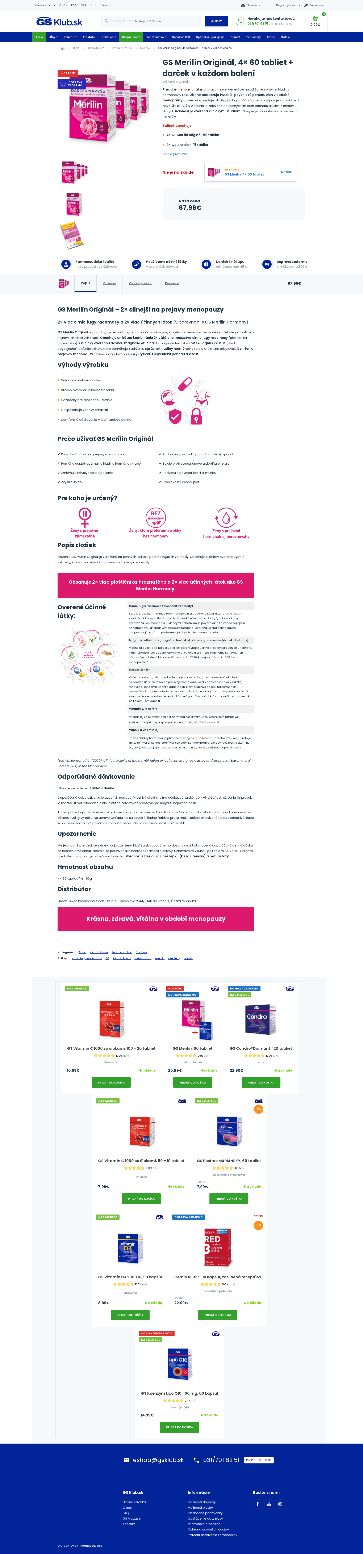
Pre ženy (145, 48)
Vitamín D (130, 1293)
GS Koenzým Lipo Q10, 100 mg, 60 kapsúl (179, 1393)
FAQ (74, 5)
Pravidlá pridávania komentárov (212, 1535)
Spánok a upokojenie (210, 37)
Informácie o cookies (204, 1524)
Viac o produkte (175, 154)
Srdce (271, 37)
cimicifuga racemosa (87, 958)
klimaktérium (122, 958)
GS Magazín (89, 5)
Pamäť (235, 37)
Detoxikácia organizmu (229, 1175)
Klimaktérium (131, 37)
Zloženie (109, 283)
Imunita (69, 37)
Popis (85, 283)
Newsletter (254, 5)
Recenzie (172, 283)
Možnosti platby (200, 1507)
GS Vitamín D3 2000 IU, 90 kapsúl (130, 1277)
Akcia (39, 37)
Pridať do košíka (111, 1083)
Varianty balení (140, 283)
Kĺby (52, 37)
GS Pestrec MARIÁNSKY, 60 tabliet (229, 1160)
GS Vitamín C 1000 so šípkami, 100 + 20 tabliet (111, 1048)
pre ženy (174, 958)
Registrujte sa (285, 5)
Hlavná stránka (44, 5)
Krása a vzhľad (122, 48)
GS (107, 958)
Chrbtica (107, 37)
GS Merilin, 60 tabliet (193, 1048)
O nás (63, 5)
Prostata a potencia (218, 1291)
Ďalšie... (286, 37)
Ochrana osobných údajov (208, 1529)
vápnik (188, 958)
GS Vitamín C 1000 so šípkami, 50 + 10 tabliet (141, 1160)
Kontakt (106, 5)
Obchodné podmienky (205, 1513)
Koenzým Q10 (181, 37)
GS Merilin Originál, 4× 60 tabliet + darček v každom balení (195, 48)
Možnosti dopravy (202, 1502)
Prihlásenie (317, 5)
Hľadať (216, 21)
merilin (159, 958)
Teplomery (253, 37)
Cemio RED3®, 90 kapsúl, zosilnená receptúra (217, 1277)
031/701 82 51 (257, 23)
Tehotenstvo (155, 37)
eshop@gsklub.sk (158, 1460)
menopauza (142, 958)
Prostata (89, 37)
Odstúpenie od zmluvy (205, 1518)
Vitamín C (111, 1062)
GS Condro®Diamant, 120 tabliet (261, 1048)
